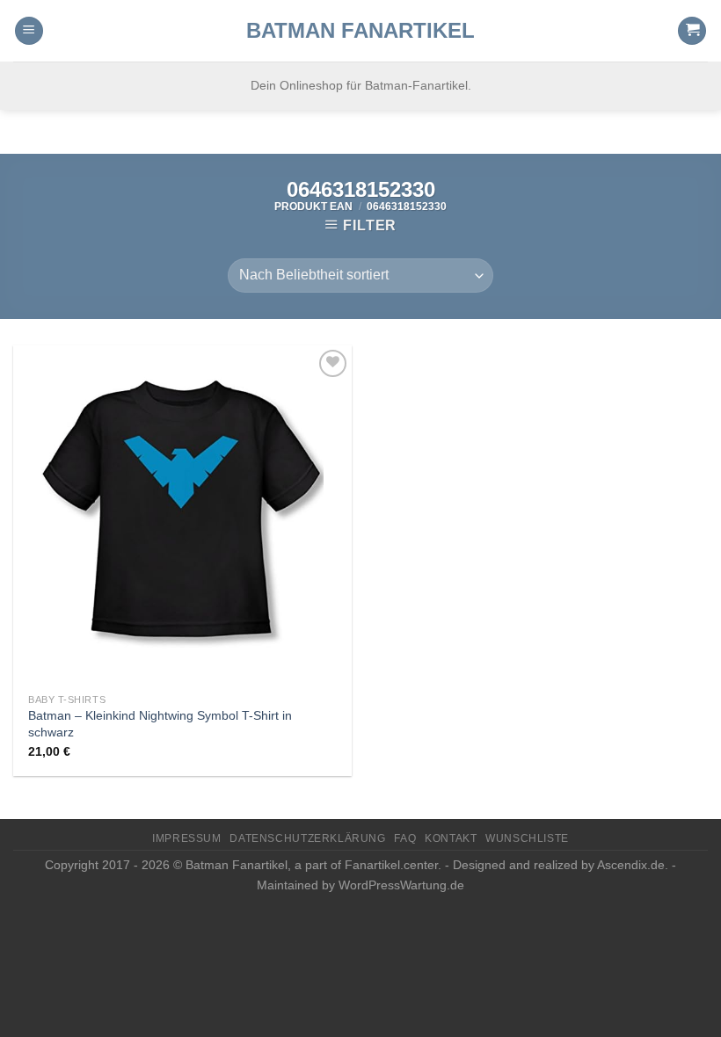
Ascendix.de (631, 865)
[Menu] (29, 31)
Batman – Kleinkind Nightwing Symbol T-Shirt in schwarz (160, 723)
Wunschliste (527, 838)
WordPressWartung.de (401, 885)
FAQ (405, 838)
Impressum (187, 838)
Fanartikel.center (391, 865)
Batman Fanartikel (360, 30)
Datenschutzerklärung (307, 838)
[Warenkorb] (692, 31)
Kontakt (451, 838)
